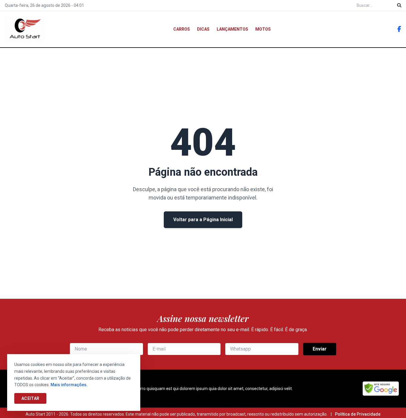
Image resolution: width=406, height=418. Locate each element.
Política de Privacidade (357, 414)
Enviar (320, 349)
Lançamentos (232, 29)
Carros (181, 29)
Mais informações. (69, 384)
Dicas (203, 29)
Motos (263, 29)
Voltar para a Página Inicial (203, 219)
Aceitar (30, 398)
